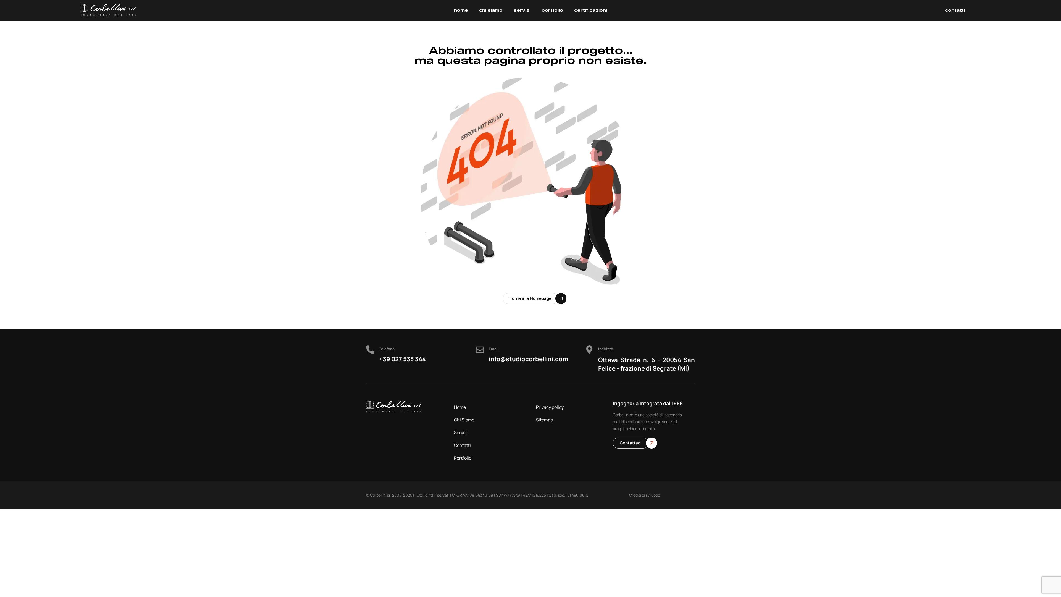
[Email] (480, 349)
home (461, 10)
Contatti (462, 445)
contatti (955, 10)
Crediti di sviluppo (644, 495)
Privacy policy (550, 407)
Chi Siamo (464, 420)
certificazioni (590, 10)
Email (493, 348)
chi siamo (491, 10)
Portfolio (462, 458)
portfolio (552, 10)
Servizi (461, 433)
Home (460, 407)
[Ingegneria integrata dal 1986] (108, 10)
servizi (522, 10)
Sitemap (544, 420)
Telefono (387, 348)
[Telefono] (370, 349)
